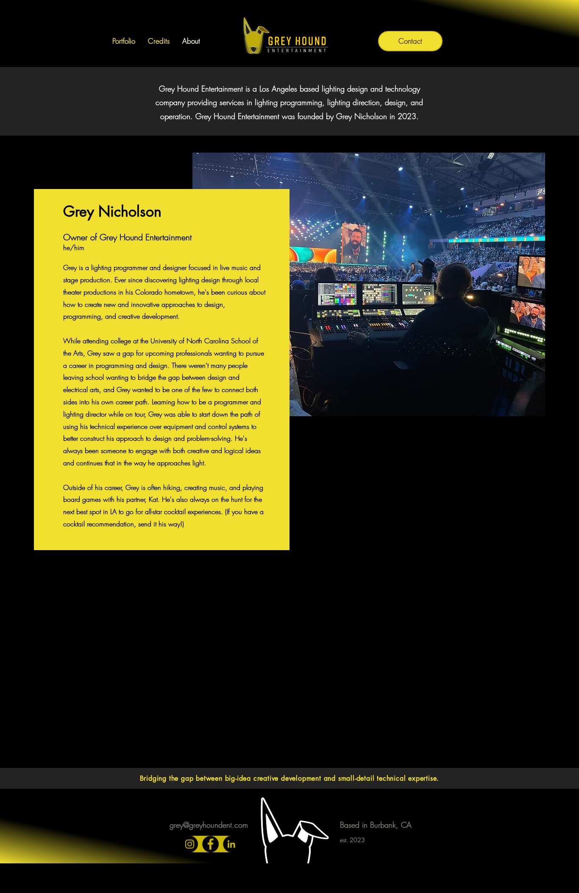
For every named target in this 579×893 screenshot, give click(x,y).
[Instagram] (189, 844)
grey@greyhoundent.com (209, 825)
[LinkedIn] (231, 844)
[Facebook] (210, 844)
